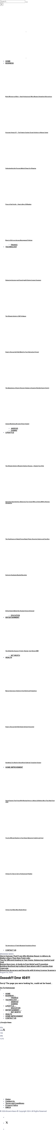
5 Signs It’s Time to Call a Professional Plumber (18, 873)
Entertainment (12, 617)
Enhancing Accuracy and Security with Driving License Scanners (23, 280)
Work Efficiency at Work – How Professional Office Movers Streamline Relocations (28, 96)
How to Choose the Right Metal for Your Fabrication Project (22, 352)
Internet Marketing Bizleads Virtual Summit (17, 424)
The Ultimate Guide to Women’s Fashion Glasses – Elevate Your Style (24, 466)
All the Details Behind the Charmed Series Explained (19, 611)
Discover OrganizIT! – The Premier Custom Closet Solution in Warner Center (26, 132)
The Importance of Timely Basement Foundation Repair (20, 945)
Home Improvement (14, 767)
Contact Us (10, 950)
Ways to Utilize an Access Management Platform (18, 240)
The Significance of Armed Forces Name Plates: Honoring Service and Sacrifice (27, 539)
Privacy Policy (11, 1105)
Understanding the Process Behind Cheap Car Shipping (20, 168)
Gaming (14, 430)
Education (15, 615)
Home (7, 61)
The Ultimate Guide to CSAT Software (15, 316)
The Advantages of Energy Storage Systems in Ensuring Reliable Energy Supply (27, 388)
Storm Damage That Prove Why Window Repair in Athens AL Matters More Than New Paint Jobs (25, 957)
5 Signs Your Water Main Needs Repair (16, 909)
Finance (14, 245)
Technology (11, 247)
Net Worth (15, 655)
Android (14, 428)
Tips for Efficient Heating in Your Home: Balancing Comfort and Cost (24, 838)
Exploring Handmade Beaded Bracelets (16, 575)
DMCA (8, 1107)
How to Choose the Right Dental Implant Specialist (19, 726)
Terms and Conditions (14, 1103)
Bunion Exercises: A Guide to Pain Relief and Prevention (21, 691)
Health (8, 657)
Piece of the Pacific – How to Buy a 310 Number (18, 204)
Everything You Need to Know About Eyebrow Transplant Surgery (23, 762)
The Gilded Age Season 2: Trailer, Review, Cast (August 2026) (22, 651)
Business (9, 63)
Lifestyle (9, 432)
